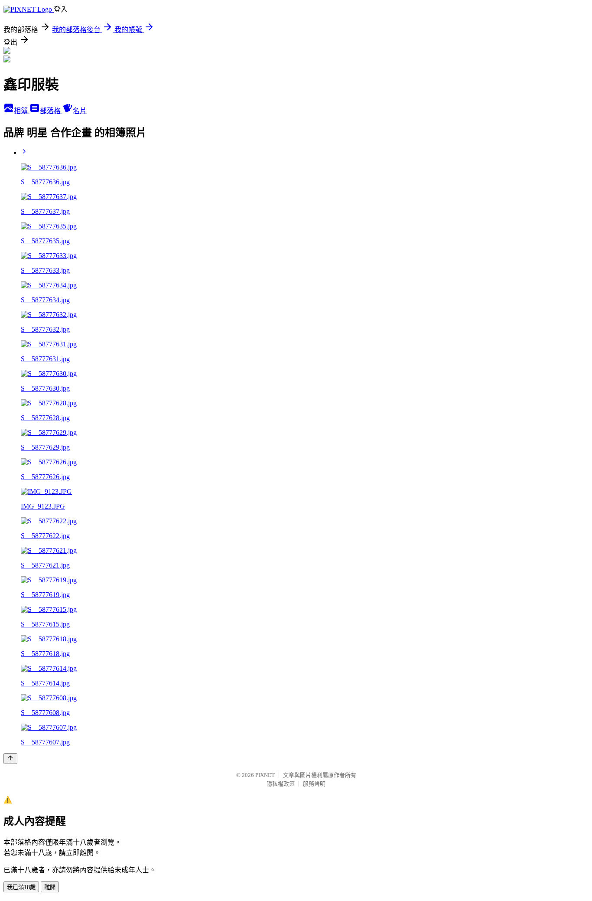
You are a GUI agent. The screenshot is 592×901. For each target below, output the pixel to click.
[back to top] (10, 758)
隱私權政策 (281, 783)
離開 (49, 887)
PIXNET (265, 775)
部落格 (51, 110)
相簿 (21, 110)
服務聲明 (314, 783)
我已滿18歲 (21, 887)
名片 (80, 110)
